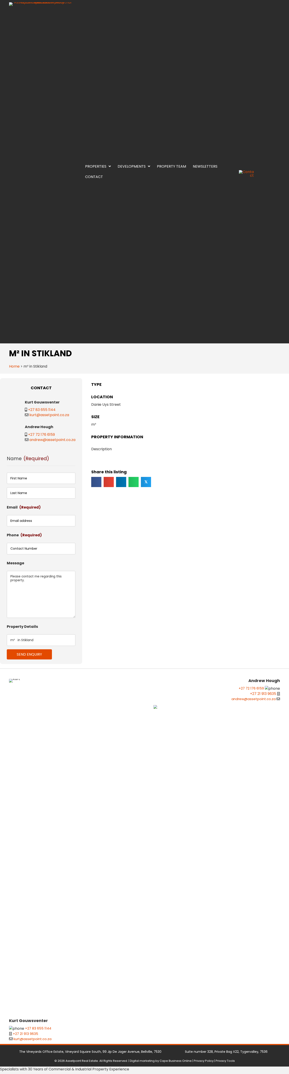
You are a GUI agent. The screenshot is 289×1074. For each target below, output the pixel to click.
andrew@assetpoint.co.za (52, 776)
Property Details (22, 963)
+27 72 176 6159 (41, 771)
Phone (24, 871)
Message (15, 899)
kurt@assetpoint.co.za (33, 751)
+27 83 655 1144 (26, 746)
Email (24, 844)
